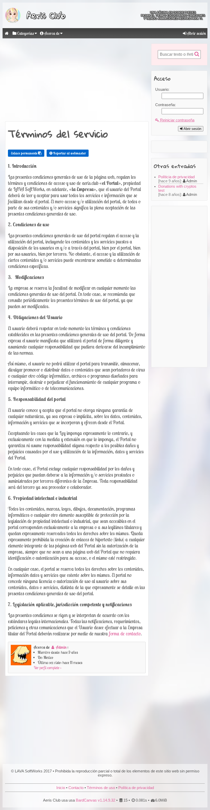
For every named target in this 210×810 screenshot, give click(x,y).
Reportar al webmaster (69, 153)
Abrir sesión (196, 33)
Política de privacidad (136, 788)
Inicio (60, 788)
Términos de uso (101, 788)
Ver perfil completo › (47, 667)
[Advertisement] (77, 79)
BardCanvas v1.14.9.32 (95, 800)
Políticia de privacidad (176, 177)
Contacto (75, 788)
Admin (61, 647)
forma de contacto (125, 634)
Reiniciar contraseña (176, 120)
